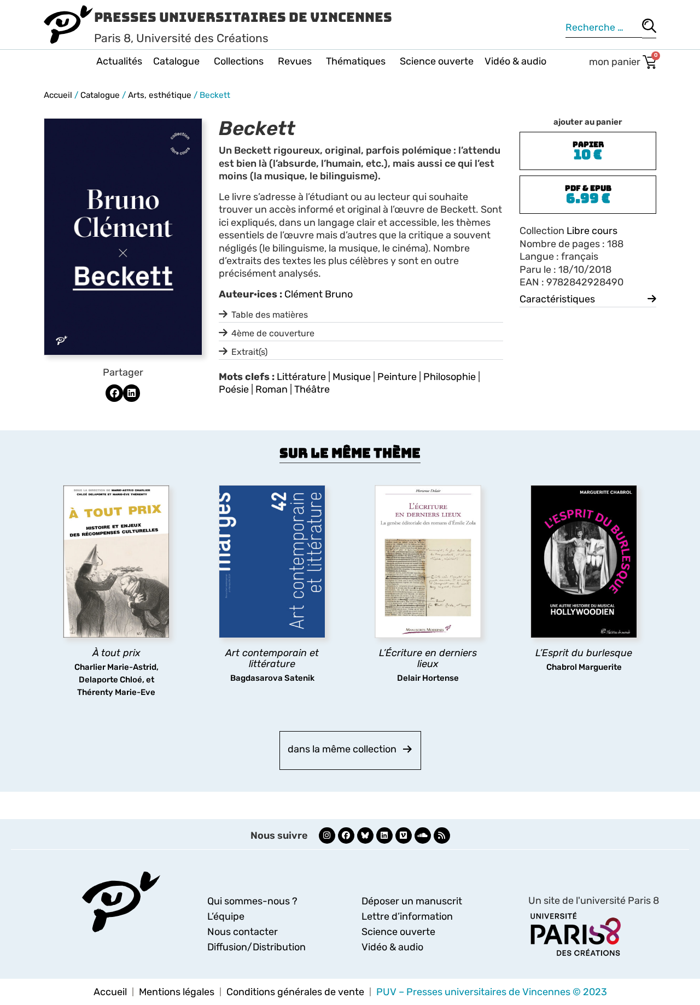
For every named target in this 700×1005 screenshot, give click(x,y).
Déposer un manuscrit (411, 901)
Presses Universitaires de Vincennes (243, 17)
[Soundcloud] (423, 835)
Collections (239, 61)
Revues (295, 61)
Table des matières (269, 314)
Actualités (119, 61)
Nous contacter (242, 932)
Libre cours (592, 231)
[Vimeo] (403, 835)
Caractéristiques (557, 299)
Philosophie (449, 377)
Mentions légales (176, 992)
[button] (114, 393)
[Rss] (442, 835)
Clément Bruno (318, 294)
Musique (351, 377)
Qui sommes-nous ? (252, 901)
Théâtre (312, 389)
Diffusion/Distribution (256, 947)
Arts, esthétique (159, 95)
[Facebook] (346, 835)
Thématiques (356, 61)
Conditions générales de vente (295, 992)
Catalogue (176, 61)
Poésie (234, 389)
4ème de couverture (272, 333)
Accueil (58, 95)
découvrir (111, 683)
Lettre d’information (407, 916)
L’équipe (225, 916)
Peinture (397, 377)
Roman (271, 389)
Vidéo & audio (515, 61)
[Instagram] (327, 835)
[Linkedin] (384, 835)
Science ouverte (437, 61)
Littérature (301, 377)
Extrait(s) (249, 352)
